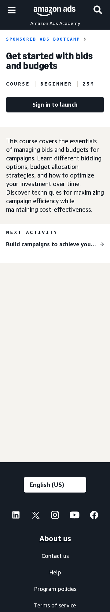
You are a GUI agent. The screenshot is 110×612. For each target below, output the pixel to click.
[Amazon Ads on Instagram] (55, 516)
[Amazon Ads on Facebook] (94, 516)
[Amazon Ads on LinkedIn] (16, 516)
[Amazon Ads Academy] (54, 10)
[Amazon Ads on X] (35, 516)
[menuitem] (16, 516)
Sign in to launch (55, 104)
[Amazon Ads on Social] (74, 516)
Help (55, 572)
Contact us (55, 555)
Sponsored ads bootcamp (43, 39)
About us (55, 538)
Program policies (55, 588)
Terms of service (55, 605)
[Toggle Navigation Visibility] (11, 10)
